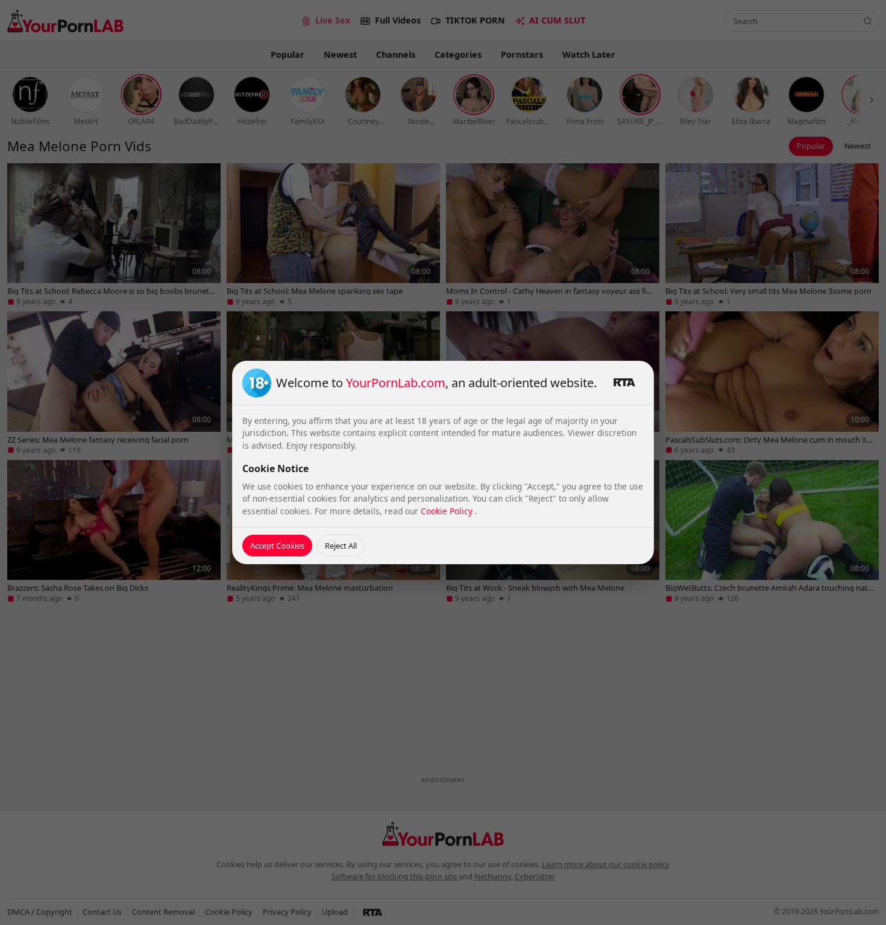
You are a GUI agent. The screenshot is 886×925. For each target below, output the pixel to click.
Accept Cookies (277, 545)
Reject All (341, 545)
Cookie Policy (448, 511)
